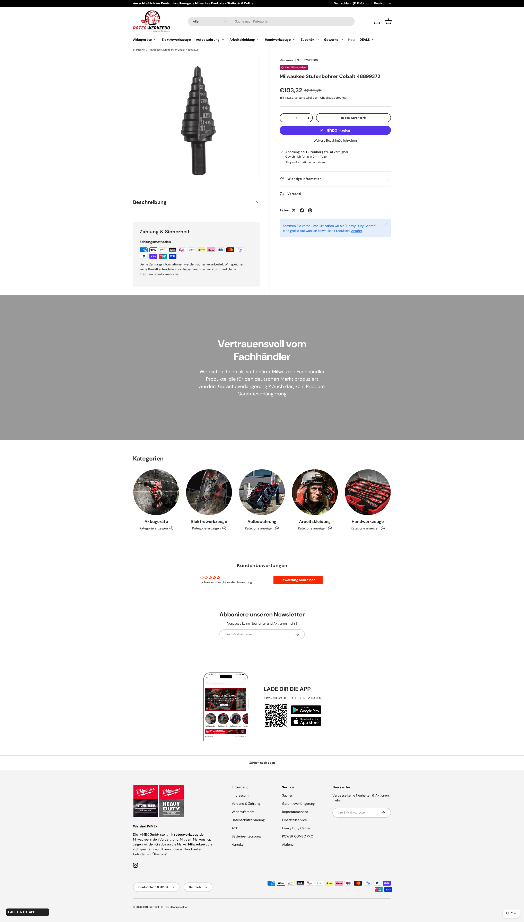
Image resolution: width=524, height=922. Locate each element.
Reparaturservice (295, 812)
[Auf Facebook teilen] (302, 210)
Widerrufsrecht (243, 812)
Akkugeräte (142, 39)
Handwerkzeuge (278, 39)
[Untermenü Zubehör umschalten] (317, 39)
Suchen (287, 795)
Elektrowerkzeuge (176, 39)
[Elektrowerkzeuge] (209, 492)
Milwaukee (286, 60)
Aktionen (288, 844)
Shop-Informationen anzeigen (305, 162)
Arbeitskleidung (242, 39)
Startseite (139, 49)
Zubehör (307, 39)
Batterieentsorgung (246, 836)
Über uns (159, 854)
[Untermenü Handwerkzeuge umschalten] (294, 39)
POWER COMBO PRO (297, 836)
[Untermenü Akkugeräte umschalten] (155, 39)
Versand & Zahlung (246, 803)
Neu (351, 39)
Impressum (240, 795)
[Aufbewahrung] (262, 492)
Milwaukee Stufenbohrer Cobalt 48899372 (173, 49)
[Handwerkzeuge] (368, 492)
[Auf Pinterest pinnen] (310, 210)
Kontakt (237, 844)
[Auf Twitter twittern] (294, 210)
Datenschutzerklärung (248, 820)
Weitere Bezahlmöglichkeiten (335, 140)
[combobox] (271, 21)
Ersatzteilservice (294, 820)
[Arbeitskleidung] (315, 492)
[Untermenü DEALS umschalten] (373, 39)
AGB (235, 828)
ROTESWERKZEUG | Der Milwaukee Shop (165, 907)
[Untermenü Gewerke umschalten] (341, 39)
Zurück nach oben (262, 762)
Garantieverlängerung (262, 393)
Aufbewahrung (208, 39)
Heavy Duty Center (296, 828)
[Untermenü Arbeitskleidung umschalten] (258, 39)
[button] (388, 21)
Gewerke (331, 39)
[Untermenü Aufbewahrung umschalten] (222, 39)
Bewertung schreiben (297, 580)
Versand (299, 97)
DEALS (365, 39)
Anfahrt (356, 231)
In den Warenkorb (353, 118)
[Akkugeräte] (156, 492)
